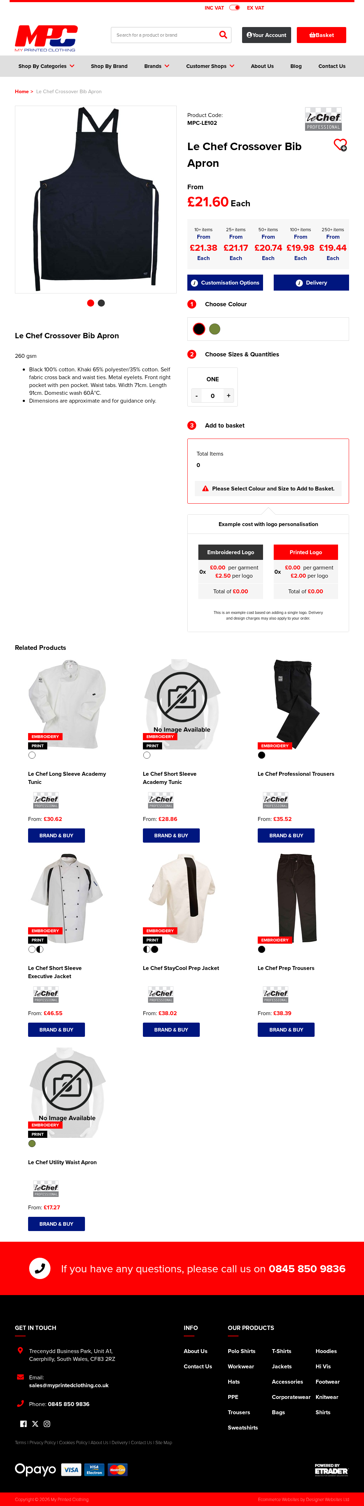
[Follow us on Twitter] (35, 1424)
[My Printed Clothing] (49, 38)
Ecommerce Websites (278, 1499)
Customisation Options (229, 283)
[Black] (199, 329)
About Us (196, 1351)
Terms (20, 1442)
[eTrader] (332, 1470)
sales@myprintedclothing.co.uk (69, 1385)
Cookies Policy (73, 1442)
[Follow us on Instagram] (47, 1424)
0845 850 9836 (307, 1268)
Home (22, 91)
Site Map (163, 1442)
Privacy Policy (43, 1442)
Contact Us (198, 1366)
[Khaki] (214, 329)
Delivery (316, 283)
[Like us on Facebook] (23, 1424)
